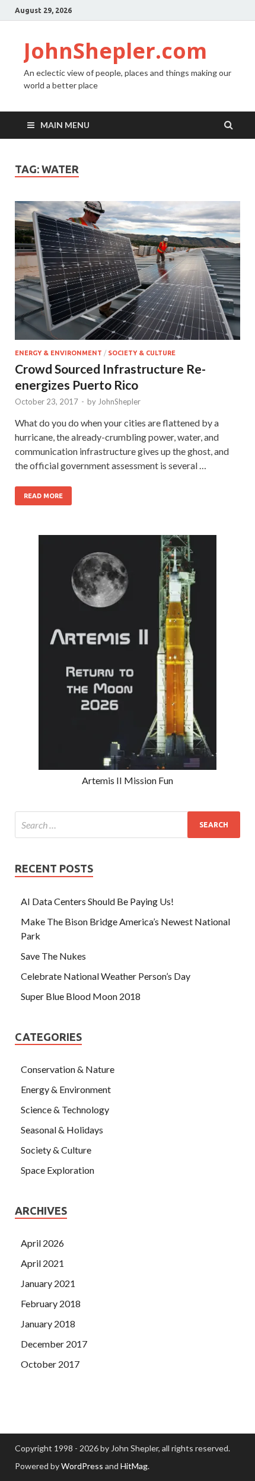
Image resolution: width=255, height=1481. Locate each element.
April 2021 (42, 1263)
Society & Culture (142, 352)
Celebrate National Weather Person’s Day (105, 976)
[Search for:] (127, 824)
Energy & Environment (58, 352)
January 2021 (48, 1283)
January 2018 (48, 1323)
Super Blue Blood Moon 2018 (81, 996)
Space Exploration (57, 1170)
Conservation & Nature (67, 1069)
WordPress (82, 1466)
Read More (43, 495)
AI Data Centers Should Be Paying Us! (97, 901)
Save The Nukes (53, 955)
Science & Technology (65, 1109)
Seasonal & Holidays (62, 1129)
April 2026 (42, 1243)
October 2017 (50, 1363)
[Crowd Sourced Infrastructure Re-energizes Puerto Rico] (127, 275)
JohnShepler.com (115, 50)
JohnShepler (119, 401)
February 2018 (51, 1303)
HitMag (134, 1466)
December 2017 (54, 1343)
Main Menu (65, 125)
